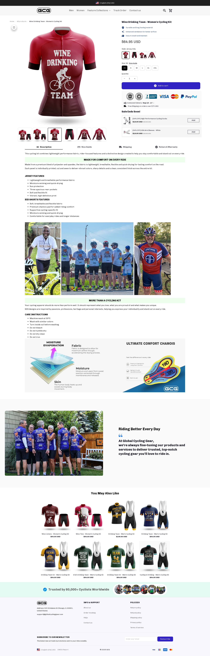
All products (21, 21)
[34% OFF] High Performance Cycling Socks (150, 119)
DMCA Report (62, 650)
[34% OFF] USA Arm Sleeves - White (146, 130)
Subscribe (165, 639)
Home (12, 21)
